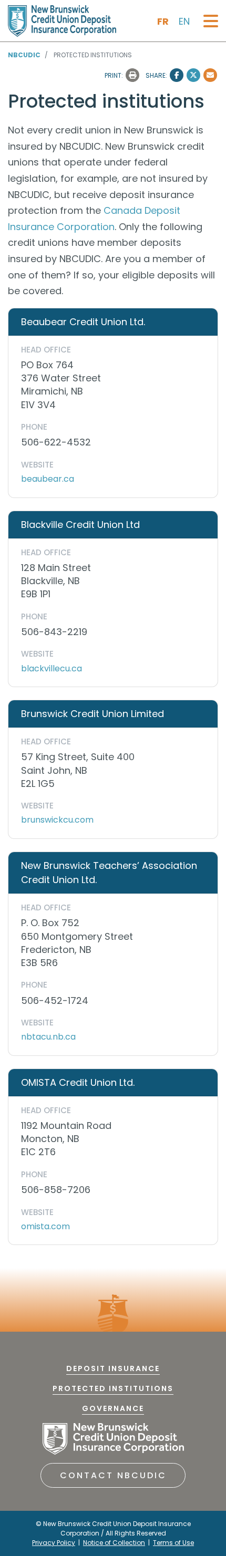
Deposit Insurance (113, 1368)
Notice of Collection (114, 1542)
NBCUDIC (24, 54)
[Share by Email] (210, 75)
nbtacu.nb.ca (48, 1037)
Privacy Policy (53, 1542)
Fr (163, 21)
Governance (113, 1408)
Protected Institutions (113, 1388)
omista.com (45, 1226)
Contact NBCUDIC (113, 1475)
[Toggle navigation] (210, 21)
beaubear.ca (47, 479)
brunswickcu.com (57, 820)
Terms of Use (173, 1542)
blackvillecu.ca (51, 668)
